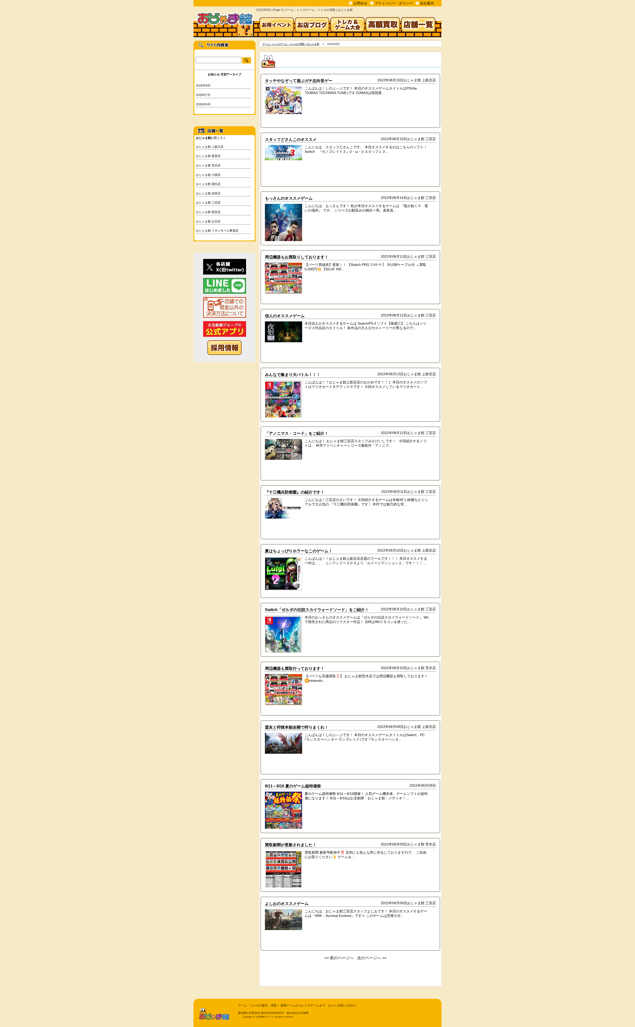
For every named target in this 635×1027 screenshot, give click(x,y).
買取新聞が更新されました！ (291, 844)
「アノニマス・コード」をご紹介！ (296, 433)
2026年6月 (203, 104)
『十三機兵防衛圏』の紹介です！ (294, 492)
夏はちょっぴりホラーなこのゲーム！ (298, 551)
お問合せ (360, 3)
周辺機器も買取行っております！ (294, 668)
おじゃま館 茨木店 (208, 165)
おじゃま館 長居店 (208, 156)
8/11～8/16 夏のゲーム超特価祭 (293, 786)
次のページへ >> (371, 958)
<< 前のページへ (339, 958)
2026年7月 (203, 95)
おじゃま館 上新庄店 (209, 147)
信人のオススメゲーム (285, 315)
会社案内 (427, 3)
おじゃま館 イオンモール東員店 (217, 230)
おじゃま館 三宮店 (208, 202)
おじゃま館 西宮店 (208, 212)
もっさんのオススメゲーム (289, 198)
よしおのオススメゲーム (287, 903)
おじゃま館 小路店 (208, 175)
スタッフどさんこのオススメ (291, 139)
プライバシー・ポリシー (394, 3)
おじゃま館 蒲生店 (208, 184)
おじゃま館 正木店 (208, 221)
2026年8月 (203, 85)
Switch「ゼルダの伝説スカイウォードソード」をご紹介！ (317, 609)
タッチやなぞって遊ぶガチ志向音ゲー (298, 80)
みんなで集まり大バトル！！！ (292, 374)
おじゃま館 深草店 (208, 193)
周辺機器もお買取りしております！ (296, 257)
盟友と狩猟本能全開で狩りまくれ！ (296, 727)
